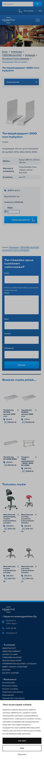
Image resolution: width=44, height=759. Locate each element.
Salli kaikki (22, 741)
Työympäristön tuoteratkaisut (13, 698)
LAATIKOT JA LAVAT (10, 654)
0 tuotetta (33, 11)
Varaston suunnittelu (10, 689)
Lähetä (21, 365)
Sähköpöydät (30, 55)
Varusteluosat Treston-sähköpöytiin (15, 58)
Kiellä (22, 748)
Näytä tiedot (22, 754)
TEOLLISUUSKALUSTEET (11, 660)
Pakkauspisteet (8, 695)
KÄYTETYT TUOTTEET (10, 673)
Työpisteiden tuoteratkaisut (12, 692)
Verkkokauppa (16, 52)
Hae (37, 4)
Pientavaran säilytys (10, 686)
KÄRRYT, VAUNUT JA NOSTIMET (14, 667)
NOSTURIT (6, 670)
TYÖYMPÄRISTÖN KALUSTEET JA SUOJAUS (19, 663)
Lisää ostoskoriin (21, 220)
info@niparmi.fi (11, 633)
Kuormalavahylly (8, 682)
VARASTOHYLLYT (9, 648)
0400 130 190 (11, 628)
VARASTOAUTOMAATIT (11, 651)
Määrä (10, 207)
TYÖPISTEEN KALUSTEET (12, 55)
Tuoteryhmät (13, 82)
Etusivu (5, 52)
